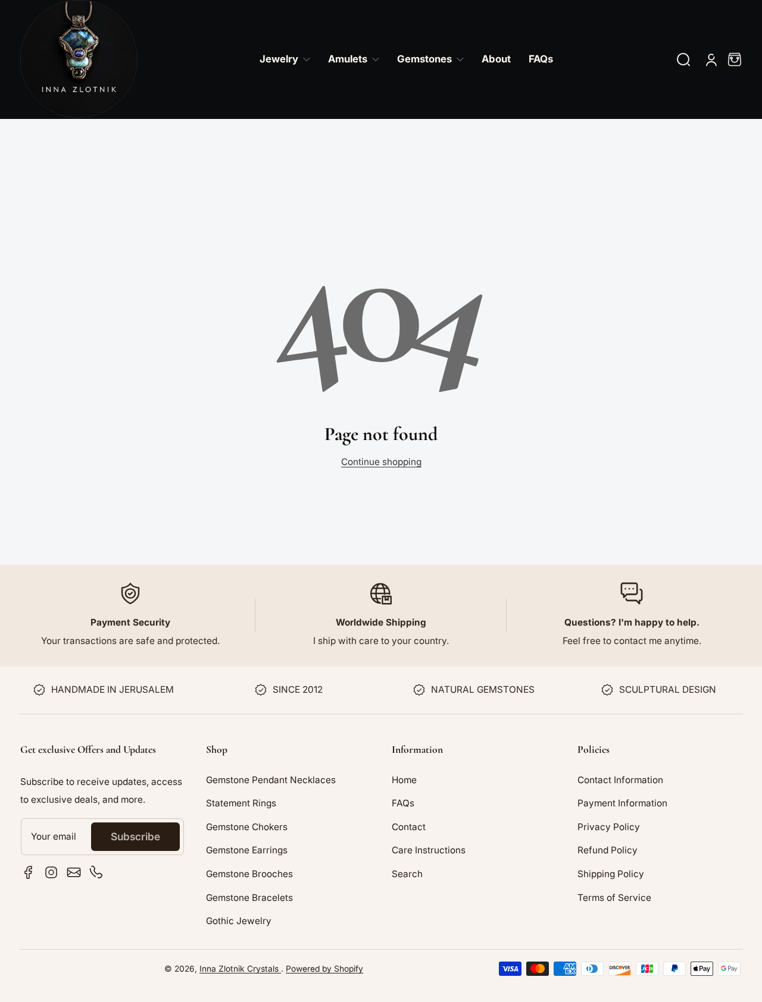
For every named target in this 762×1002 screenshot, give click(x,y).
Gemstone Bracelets (249, 897)
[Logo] (78, 59)
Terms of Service (614, 897)
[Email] (74, 872)
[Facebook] (28, 872)
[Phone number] (96, 872)
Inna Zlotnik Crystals (240, 968)
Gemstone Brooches (249, 874)
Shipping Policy (610, 874)
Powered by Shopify (324, 968)
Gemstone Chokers (247, 827)
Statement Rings (241, 803)
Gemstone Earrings (247, 850)
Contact (409, 827)
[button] (683, 59)
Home (404, 780)
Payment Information (622, 803)
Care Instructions (429, 850)
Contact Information (620, 780)
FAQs (403, 803)
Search (407, 874)
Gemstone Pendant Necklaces (271, 780)
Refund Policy (607, 850)
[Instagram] (51, 872)
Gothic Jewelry (238, 920)
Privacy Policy (608, 827)
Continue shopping (381, 461)
